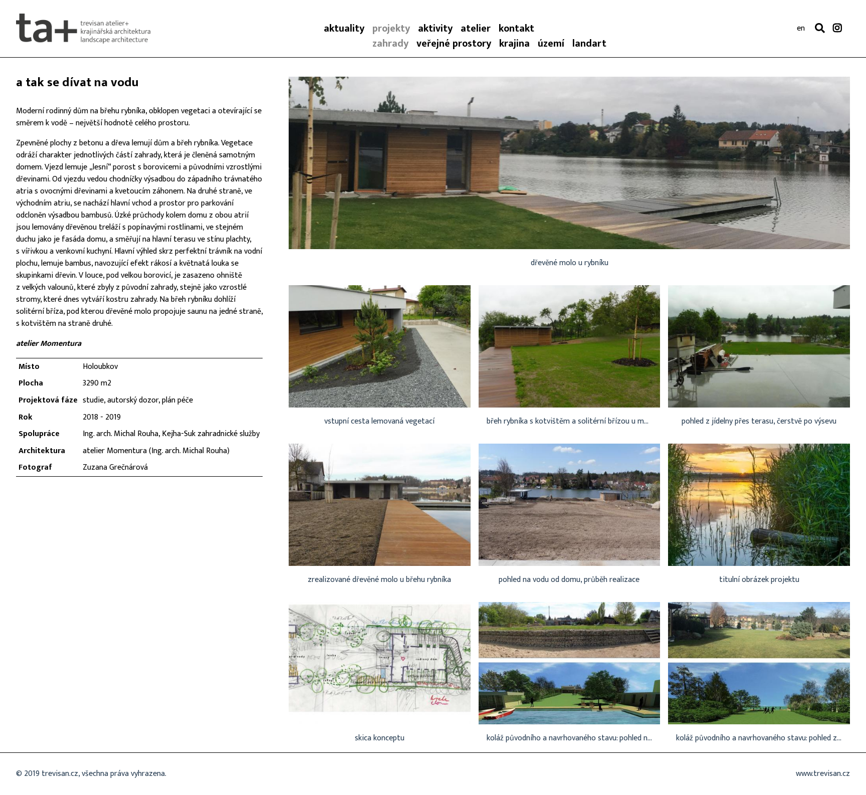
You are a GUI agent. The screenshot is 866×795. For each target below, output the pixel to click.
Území (551, 43)
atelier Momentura (48, 343)
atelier (476, 28)
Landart (589, 43)
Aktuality (344, 28)
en (801, 29)
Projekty (391, 28)
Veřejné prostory (453, 43)
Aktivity (435, 28)
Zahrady (390, 43)
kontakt (516, 28)
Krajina (514, 43)
